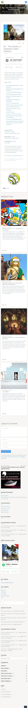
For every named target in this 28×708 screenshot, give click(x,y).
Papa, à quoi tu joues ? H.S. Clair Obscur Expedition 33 (12, 621)
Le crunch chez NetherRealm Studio (13, 119)
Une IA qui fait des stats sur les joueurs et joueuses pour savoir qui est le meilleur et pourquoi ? (14, 123)
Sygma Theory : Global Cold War (12, 138)
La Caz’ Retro (4, 593)
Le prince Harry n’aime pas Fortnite (13, 94)
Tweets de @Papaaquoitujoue (7, 582)
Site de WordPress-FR (6, 696)
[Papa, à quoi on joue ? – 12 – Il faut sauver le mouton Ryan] (13, 213)
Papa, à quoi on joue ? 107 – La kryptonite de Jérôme (12, 611)
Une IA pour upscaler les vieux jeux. (13, 113)
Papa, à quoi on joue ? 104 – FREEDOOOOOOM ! (11, 624)
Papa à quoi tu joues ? (10, 11)
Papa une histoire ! (5, 512)
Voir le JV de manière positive (12, 103)
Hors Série (21, 11)
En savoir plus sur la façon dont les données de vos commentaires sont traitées (14, 457)
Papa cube (3, 590)
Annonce (16, 11)
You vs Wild (7, 142)
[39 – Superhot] (13, 376)
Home (3, 11)
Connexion (3, 689)
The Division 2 (7, 131)
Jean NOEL (15, 155)
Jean (2, 525)
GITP (2, 597)
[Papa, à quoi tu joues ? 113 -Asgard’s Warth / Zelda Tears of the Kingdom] (13, 267)
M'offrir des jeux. (4, 497)
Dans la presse (5, 668)
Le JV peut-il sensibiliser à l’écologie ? (14, 92)
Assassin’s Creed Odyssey (10, 133)
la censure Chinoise (10, 112)
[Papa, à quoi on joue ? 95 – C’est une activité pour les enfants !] (13, 321)
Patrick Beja (3, 592)
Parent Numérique (5, 510)
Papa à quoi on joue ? (5, 508)
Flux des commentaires (6, 694)
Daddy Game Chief (5, 595)
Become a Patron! (4, 495)
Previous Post (5, 465)
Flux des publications (5, 691)
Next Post (23, 465)
